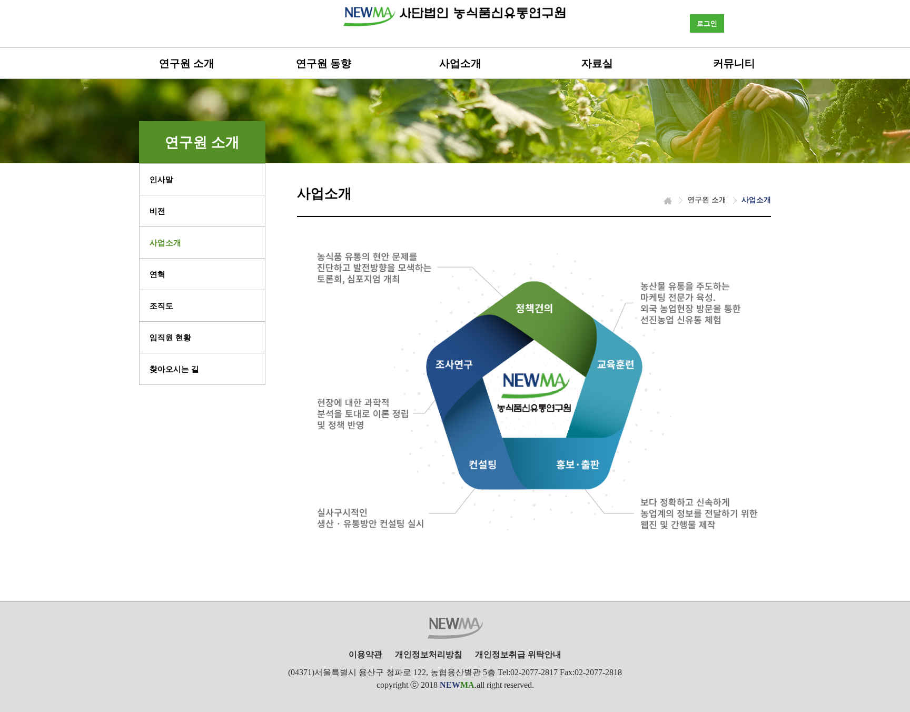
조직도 (161, 306)
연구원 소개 (186, 63)
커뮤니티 (734, 63)
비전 (157, 211)
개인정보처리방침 (428, 654)
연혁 (157, 274)
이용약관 (365, 654)
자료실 (597, 63)
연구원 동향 (323, 63)
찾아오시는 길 (174, 369)
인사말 (161, 179)
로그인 (707, 23)
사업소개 (460, 63)
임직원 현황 (170, 337)
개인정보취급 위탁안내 (518, 654)
